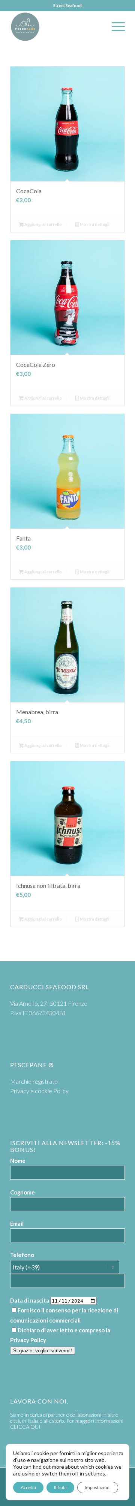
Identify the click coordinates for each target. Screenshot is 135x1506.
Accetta (28, 1487)
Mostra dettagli (94, 224)
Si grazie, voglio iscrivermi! (42, 1350)
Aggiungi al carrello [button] (43, 224)
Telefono (22, 1254)
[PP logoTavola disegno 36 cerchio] (56, 27)
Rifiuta (60, 1487)
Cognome (22, 1192)
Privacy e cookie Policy (39, 1090)
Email (17, 1223)
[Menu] (114, 27)
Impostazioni (98, 1487)
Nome (18, 1160)
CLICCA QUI (25, 1427)
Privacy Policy (28, 1339)
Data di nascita (29, 1300)
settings (95, 1473)
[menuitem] (114, 27)
